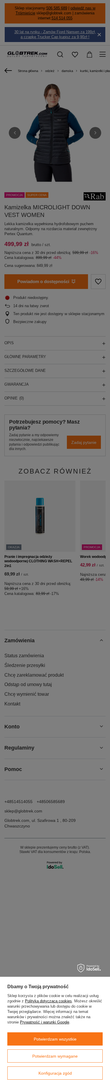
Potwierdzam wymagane (55, 1056)
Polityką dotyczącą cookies (48, 1001)
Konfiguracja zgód (55, 1073)
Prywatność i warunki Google (44, 1022)
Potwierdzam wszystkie (55, 1039)
